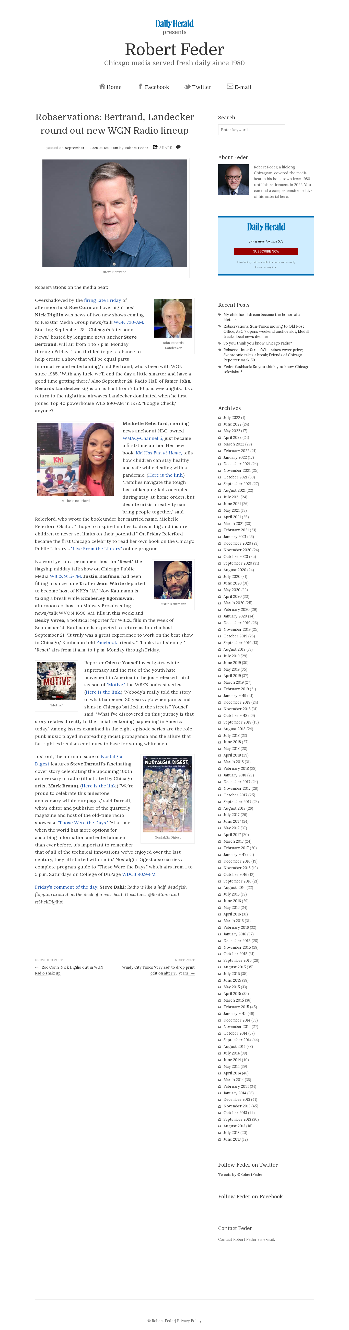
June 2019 (232, 662)
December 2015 (237, 940)
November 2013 (237, 1106)
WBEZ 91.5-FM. (66, 576)
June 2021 (232, 503)
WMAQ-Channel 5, (143, 438)
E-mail (243, 87)
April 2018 (232, 755)
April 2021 (232, 517)
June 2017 (232, 821)
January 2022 (235, 457)
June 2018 (232, 742)
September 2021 (237, 483)
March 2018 (234, 762)
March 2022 (234, 444)
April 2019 (232, 675)
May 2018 (232, 748)
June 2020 (233, 583)
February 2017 (236, 848)
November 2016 (237, 868)
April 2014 (232, 1073)
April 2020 (233, 596)
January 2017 (235, 854)
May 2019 (232, 669)
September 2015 (238, 960)
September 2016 (237, 881)
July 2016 (232, 894)
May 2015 (232, 987)
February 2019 (236, 689)
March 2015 (234, 1000)
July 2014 (232, 1053)
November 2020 (237, 550)
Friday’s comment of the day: (66, 887)
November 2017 (237, 788)
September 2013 (237, 1119)
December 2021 (237, 464)
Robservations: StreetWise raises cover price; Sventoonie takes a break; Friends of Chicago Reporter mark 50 (263, 355)
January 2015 (235, 1013)
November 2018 (237, 709)
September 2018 (237, 722)
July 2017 (232, 814)
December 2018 (237, 702)
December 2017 (237, 781)
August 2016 (235, 887)
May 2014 (232, 1066)
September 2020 (238, 563)
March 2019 (234, 682)
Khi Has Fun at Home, (159, 453)
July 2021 (232, 497)
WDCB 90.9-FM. (139, 874)
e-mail (268, 1239)
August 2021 (235, 490)
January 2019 (235, 695)
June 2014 (232, 1060)
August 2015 (235, 967)
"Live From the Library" (96, 549)
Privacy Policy (189, 1320)
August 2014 (235, 1046)
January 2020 (235, 616)
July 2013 (231, 1132)
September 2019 (237, 642)
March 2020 (234, 603)
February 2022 (236, 451)
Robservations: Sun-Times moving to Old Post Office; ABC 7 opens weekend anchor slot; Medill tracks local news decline (266, 331)
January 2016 (235, 934)
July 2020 (232, 576)
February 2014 (236, 1086)
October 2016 (235, 874)
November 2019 (237, 629)
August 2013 (234, 1126)
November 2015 (237, 947)
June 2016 (232, 901)
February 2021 (236, 530)
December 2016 (237, 861)
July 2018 (232, 735)
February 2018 (236, 768)
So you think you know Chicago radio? (258, 343)
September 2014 (237, 1040)
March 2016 (234, 921)
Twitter (201, 87)
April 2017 (232, 834)
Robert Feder (174, 49)
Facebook (157, 87)
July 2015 (232, 973)
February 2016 (236, 927)
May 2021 (232, 510)
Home (114, 87)
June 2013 (232, 1139)
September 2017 (237, 801)
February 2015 (236, 1007)
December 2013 (237, 1099)
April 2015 (232, 993)
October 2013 (235, 1112)
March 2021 (234, 523)
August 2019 (235, 649)
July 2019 (232, 656)
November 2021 (237, 470)
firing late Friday (102, 300)
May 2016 (232, 907)
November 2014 (237, 1026)
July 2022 (232, 417)
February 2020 (237, 609)
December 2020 (237, 543)
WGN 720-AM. (128, 322)
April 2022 (232, 437)
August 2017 (235, 808)
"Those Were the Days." (83, 822)
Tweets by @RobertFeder (240, 1174)
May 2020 (232, 590)
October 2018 (235, 715)
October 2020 (236, 556)
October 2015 (236, 953)
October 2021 (235, 477)
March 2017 (234, 841)
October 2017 (235, 795)
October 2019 (235, 636)
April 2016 (232, 914)
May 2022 (232, 431)
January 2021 (235, 536)
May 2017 (232, 828)
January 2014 (235, 1093)
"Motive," (116, 684)
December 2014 (237, 1020)
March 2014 (234, 1079)
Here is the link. (165, 475)
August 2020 (235, 570)
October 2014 (235, 1033)
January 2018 (235, 775)
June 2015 (232, 980)
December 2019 (237, 623)
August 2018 (235, 729)
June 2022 (232, 424)
